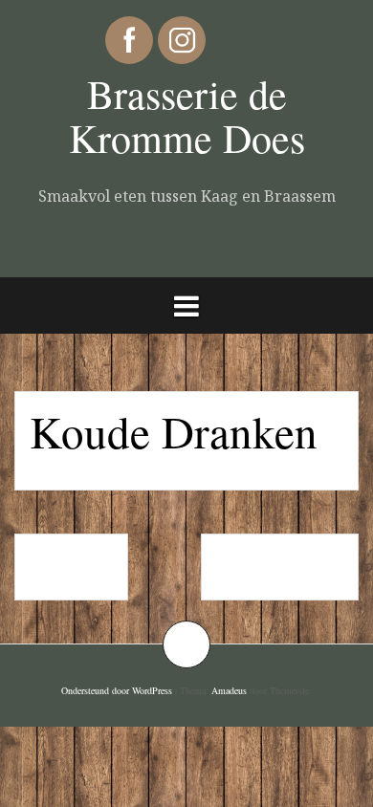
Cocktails (279, 567)
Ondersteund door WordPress (116, 690)
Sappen (71, 567)
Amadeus (229, 690)
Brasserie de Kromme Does (187, 115)
